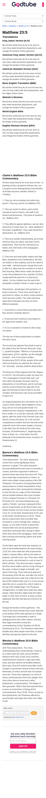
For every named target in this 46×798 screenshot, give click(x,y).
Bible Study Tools (18, 717)
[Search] (43, 4)
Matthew (12, 26)
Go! (34, 713)
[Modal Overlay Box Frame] (23, 743)
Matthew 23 (24, 26)
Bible (4, 26)
